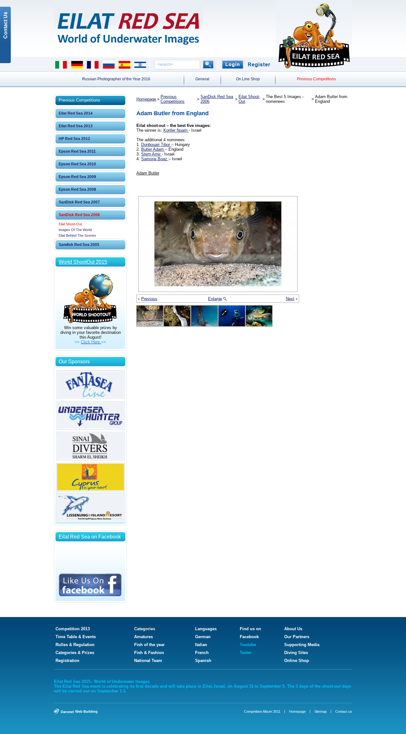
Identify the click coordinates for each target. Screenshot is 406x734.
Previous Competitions (316, 79)
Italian (201, 644)
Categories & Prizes (75, 652)
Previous (149, 298)
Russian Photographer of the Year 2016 (116, 79)
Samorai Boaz (154, 158)
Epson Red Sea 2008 (77, 189)
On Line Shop (248, 79)
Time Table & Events (76, 636)
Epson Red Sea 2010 (77, 164)
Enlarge (215, 298)
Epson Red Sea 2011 (77, 151)
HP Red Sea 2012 (74, 138)
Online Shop (296, 660)
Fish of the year (149, 644)
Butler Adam (153, 149)
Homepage (146, 99)
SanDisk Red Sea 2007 (79, 202)
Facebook (249, 636)
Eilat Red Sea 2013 (76, 126)
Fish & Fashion (149, 652)
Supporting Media (301, 644)
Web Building (86, 711)
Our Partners (296, 636)
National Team (148, 660)
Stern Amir (151, 154)
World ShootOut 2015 (83, 262)
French (202, 652)
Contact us (343, 711)
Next (290, 298)
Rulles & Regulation (75, 644)
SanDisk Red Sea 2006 (79, 215)
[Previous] (139, 299)
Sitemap (320, 711)
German (203, 636)
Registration (67, 660)
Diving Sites (296, 652)
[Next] (296, 299)
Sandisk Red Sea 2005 (79, 244)
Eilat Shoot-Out (70, 224)
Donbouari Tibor (156, 144)
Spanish (203, 660)
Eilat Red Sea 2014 (76, 113)
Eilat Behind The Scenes (77, 235)
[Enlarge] (225, 299)
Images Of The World (75, 230)
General (202, 79)
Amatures (143, 636)
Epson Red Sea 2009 (77, 177)
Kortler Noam (176, 130)
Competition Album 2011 (262, 711)
